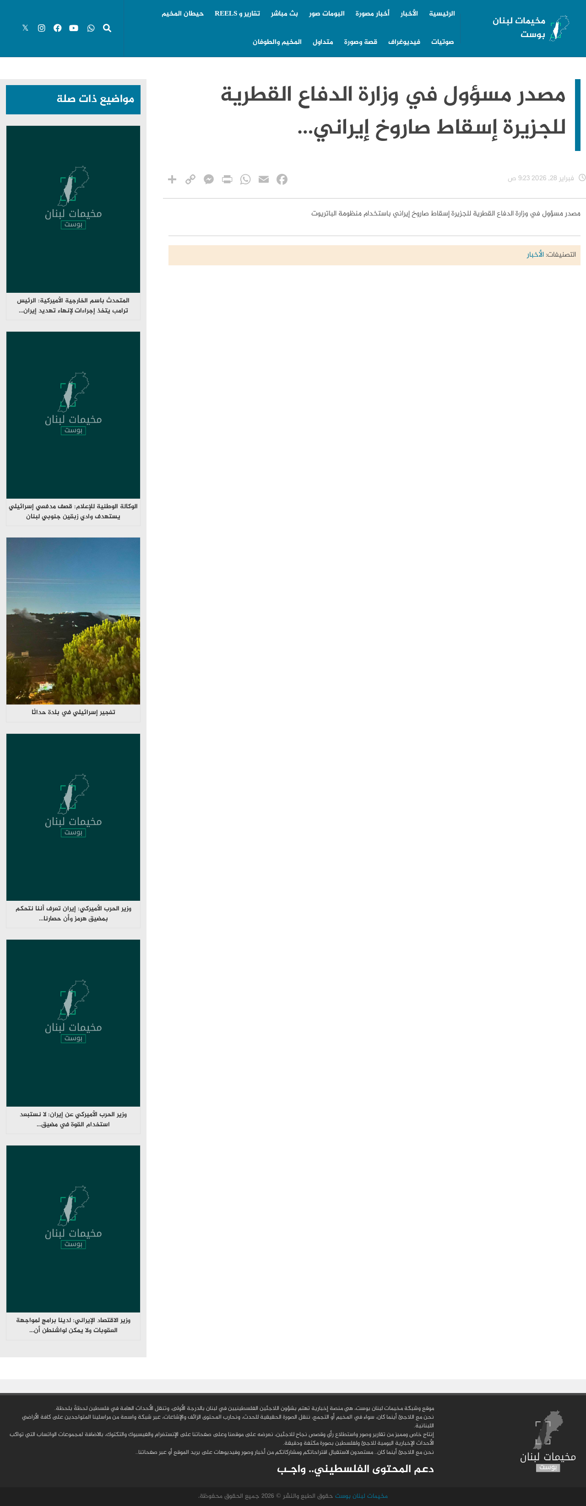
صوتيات (442, 42)
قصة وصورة (360, 42)
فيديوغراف (404, 42)
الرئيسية (442, 14)
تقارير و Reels (237, 14)
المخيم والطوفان (277, 42)
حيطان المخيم (183, 14)
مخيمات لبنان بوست (519, 28)
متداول (323, 42)
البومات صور (327, 14)
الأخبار (409, 14)
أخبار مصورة (373, 14)
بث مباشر (284, 14)
